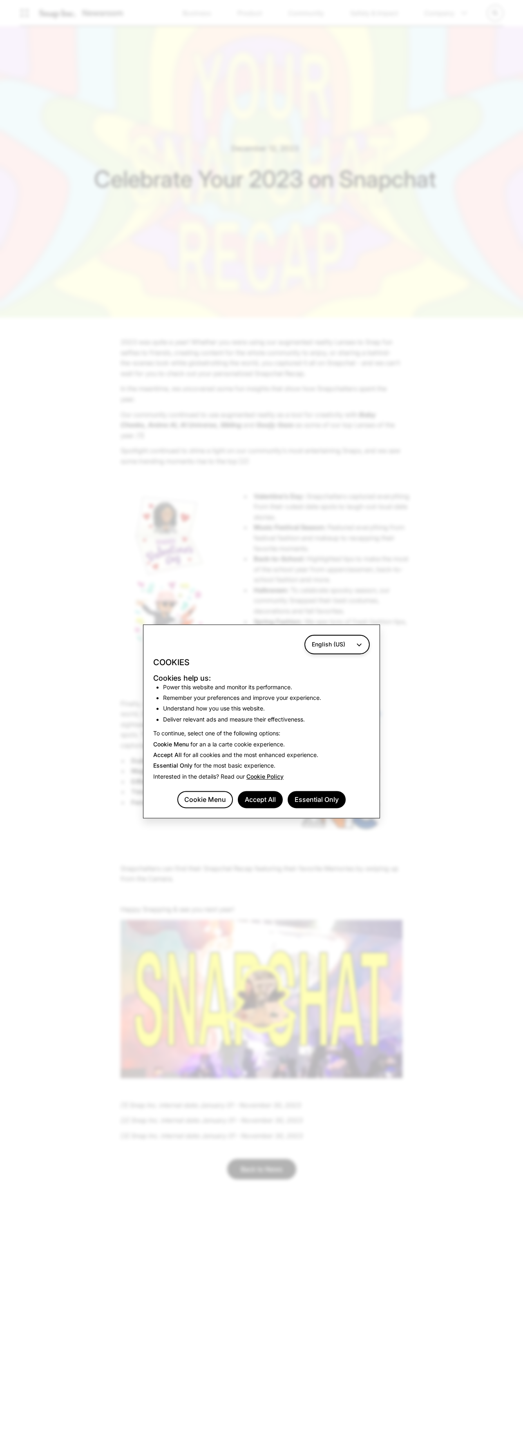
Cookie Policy (265, 776)
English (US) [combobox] (328, 644)
